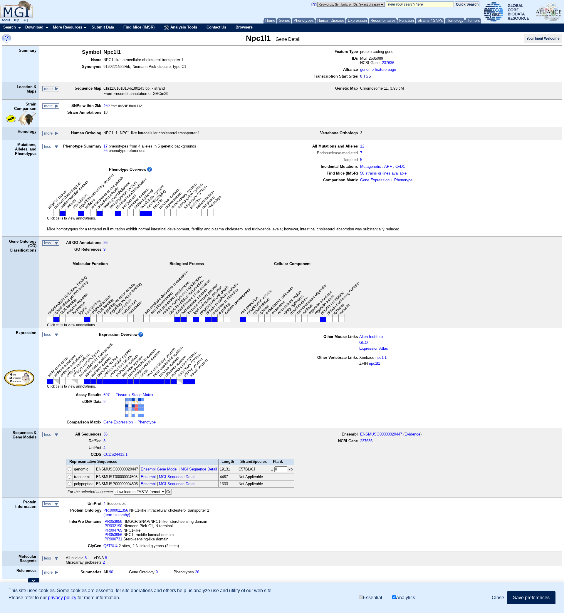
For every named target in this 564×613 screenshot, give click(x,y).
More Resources (67, 27)
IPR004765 (112, 530)
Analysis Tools (183, 27)
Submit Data (103, 27)
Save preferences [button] (531, 597)
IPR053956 (112, 534)
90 (111, 572)
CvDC (400, 166)
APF (388, 166)
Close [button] (498, 597)
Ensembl (148, 477)
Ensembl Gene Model (159, 469)
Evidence (412, 434)
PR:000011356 (115, 510)
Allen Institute (371, 336)
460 (106, 105)
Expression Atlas (373, 348)
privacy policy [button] (62, 597)
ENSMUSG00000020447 (381, 434)
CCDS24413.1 (115, 454)
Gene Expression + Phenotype (386, 180)
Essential (372, 597)
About (6, 20)
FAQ (25, 20)
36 (105, 242)
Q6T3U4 (110, 546)
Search (9, 27)
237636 (388, 63)
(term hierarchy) (116, 514)
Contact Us (216, 27)
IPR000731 (112, 539)
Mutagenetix (370, 166)
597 (106, 395)
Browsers (244, 27)
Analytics (405, 597)
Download (34, 27)
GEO (363, 342)
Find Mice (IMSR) (139, 27)
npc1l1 (381, 357)
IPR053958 (112, 521)
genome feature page (378, 69)
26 (105, 150)
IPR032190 (112, 526)
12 (362, 146)
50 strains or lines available (383, 173)
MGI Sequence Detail (199, 469)
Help (16, 20)
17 (105, 146)
